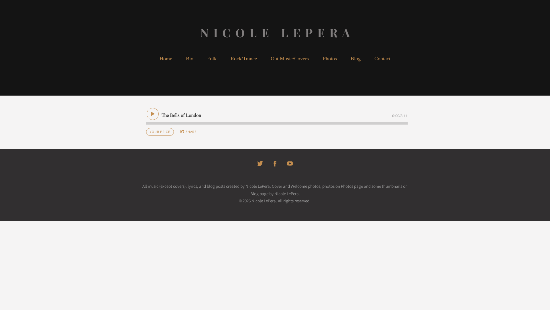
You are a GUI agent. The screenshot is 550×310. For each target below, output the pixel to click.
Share (191, 131)
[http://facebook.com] (275, 163)
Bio (189, 58)
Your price (160, 131)
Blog (356, 58)
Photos (330, 58)
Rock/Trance (244, 58)
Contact (382, 58)
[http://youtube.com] (290, 163)
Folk (212, 58)
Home (166, 58)
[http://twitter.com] (260, 163)
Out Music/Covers (290, 58)
